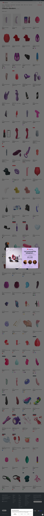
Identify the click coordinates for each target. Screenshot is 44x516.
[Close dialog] (36, 248)
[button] (25, 262)
